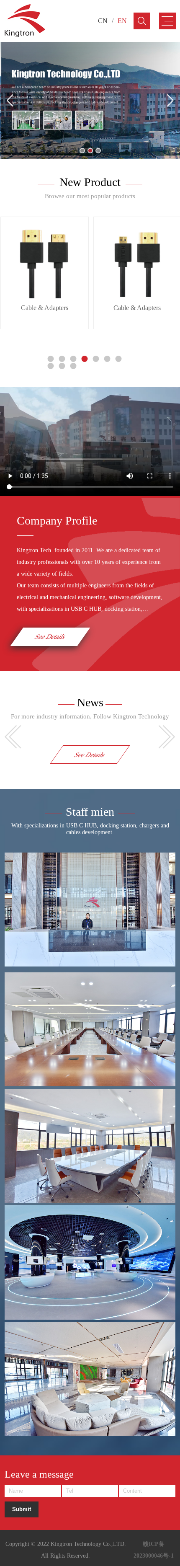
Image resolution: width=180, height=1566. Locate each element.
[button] (82, 150)
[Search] (142, 21)
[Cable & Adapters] (44, 260)
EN (122, 20)
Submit (21, 1509)
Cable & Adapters (44, 307)
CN (103, 20)
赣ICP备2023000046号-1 (154, 1550)
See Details (50, 636)
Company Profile (57, 520)
